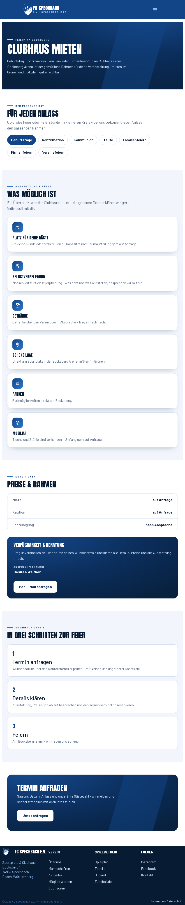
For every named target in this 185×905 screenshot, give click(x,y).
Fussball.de (103, 881)
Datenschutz (174, 901)
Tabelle (100, 868)
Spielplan (102, 862)
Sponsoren (57, 888)
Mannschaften (59, 868)
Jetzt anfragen (35, 815)
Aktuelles (55, 875)
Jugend (100, 875)
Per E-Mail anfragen (35, 586)
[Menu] (155, 9)
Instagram (148, 862)
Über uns (55, 862)
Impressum (157, 901)
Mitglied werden (60, 881)
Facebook (148, 868)
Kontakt (147, 875)
